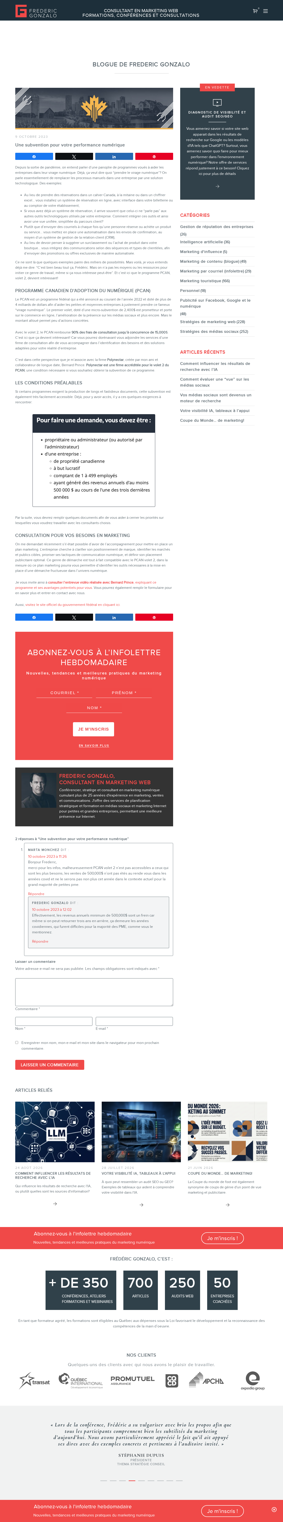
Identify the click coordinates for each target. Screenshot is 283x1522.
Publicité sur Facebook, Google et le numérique (215, 303)
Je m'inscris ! (222, 1238)
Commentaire (27, 1009)
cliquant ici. (111, 605)
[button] (255, 11)
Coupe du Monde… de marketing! (212, 420)
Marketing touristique (200, 281)
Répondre (36, 894)
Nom (20, 1028)
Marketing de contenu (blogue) (209, 261)
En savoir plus (94, 745)
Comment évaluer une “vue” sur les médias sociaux (214, 382)
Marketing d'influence (201, 251)
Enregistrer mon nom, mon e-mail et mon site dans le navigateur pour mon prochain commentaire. (90, 1046)
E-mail (102, 1028)
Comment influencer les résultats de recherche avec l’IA (215, 366)
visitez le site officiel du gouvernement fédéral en (63, 605)
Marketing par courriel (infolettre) (212, 271)
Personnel (190, 290)
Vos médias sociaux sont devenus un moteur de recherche (216, 398)
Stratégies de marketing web (208, 322)
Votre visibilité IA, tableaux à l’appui (215, 410)
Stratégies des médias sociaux (209, 331)
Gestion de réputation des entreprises (216, 226)
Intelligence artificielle (201, 242)
